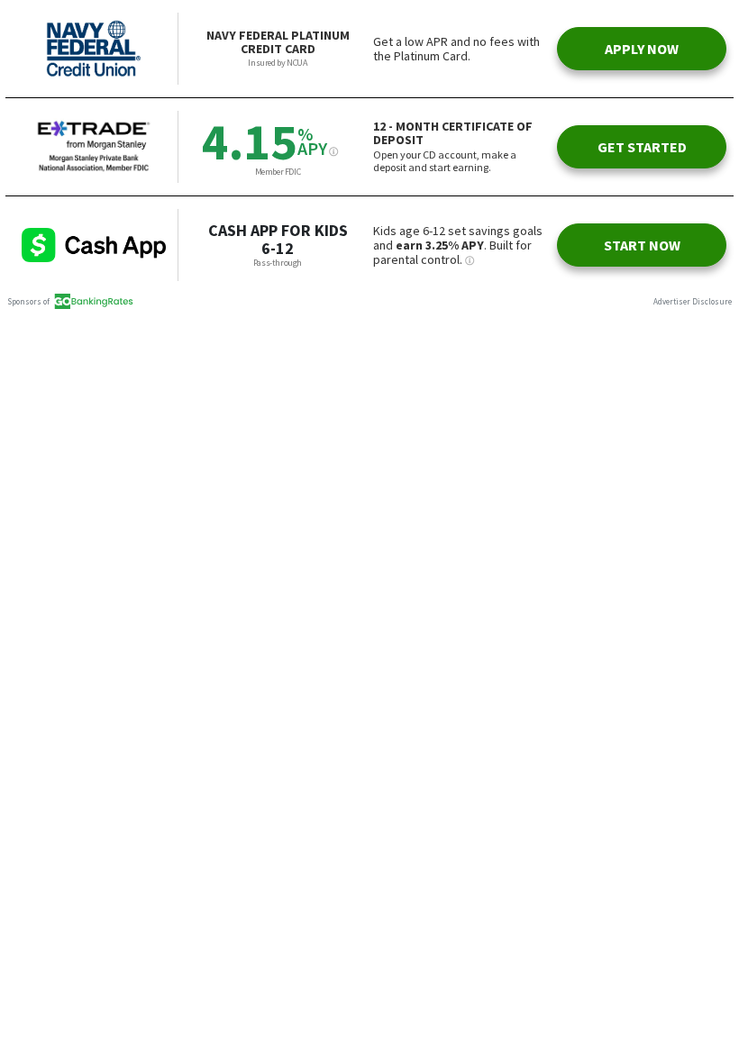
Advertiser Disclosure (692, 301)
